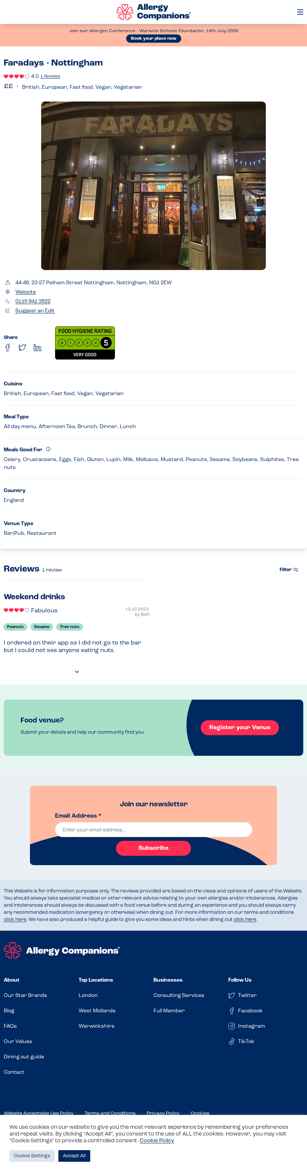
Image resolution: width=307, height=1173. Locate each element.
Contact (14, 1072)
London (88, 995)
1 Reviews (50, 77)
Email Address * (78, 816)
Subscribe (153, 848)
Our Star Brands (25, 995)
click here (15, 919)
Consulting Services (179, 995)
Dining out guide (24, 1057)
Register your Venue (239, 728)
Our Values (18, 1042)
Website (25, 292)
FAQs (10, 1026)
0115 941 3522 (33, 301)
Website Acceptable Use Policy (38, 1113)
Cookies (200, 1113)
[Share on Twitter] (22, 347)
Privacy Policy (163, 1113)
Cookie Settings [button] (32, 1156)
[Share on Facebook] (7, 347)
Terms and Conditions (110, 1113)
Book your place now (153, 38)
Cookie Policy (157, 1141)
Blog (9, 1011)
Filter (286, 569)
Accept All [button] (74, 1156)
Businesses (168, 980)
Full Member (169, 1011)
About (11, 980)
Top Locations (96, 980)
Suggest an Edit (35, 311)
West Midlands (97, 1011)
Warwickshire (97, 1026)
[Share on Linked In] (37, 347)
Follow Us (240, 980)
